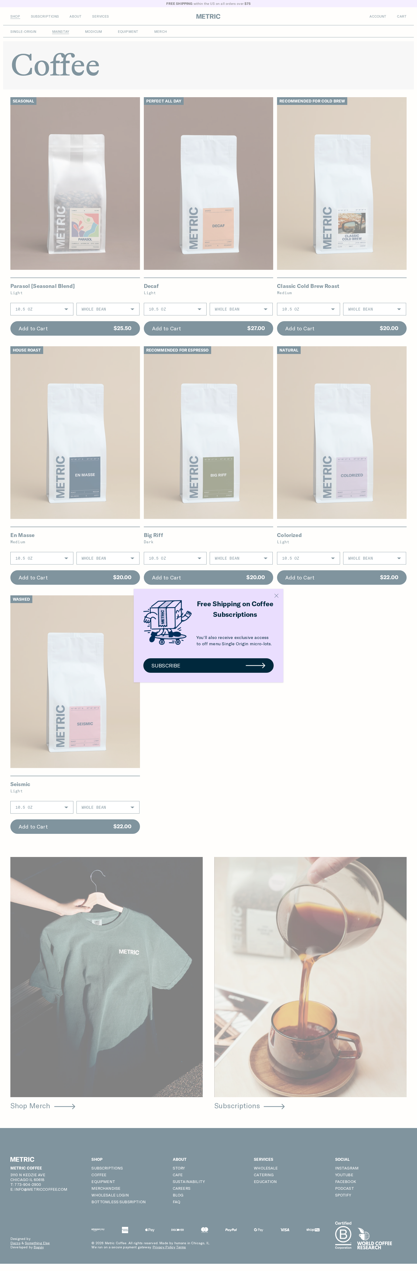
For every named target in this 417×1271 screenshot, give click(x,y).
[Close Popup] (276, 596)
